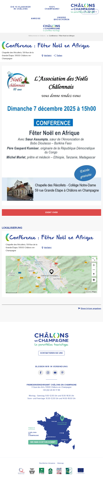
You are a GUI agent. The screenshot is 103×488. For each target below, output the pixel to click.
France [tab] (31, 428)
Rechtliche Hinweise (47, 463)
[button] (94, 11)
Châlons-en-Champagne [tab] (33, 434)
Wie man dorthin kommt (43, 442)
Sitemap (60, 463)
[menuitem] (20, 8)
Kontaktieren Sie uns (51, 353)
